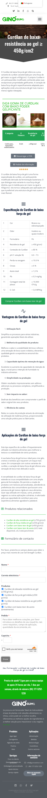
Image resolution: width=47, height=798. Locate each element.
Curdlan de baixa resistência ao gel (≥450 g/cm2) (21, 602)
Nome (5, 565)
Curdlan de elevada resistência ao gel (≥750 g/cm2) (19, 590)
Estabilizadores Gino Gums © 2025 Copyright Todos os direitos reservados (23, 791)
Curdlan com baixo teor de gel (19, 525)
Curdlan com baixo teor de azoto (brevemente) (17, 608)
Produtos (5, 586)
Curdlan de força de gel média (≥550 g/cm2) (19, 596)
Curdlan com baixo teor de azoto (20, 528)
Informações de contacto (33, 756)
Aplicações (33, 731)
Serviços (13, 755)
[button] (40, 19)
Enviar (5, 659)
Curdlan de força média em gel (19, 523)
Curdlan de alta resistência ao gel (20, 520)
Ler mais (6, 724)
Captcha (6, 635)
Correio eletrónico (10, 575)
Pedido (5, 615)
